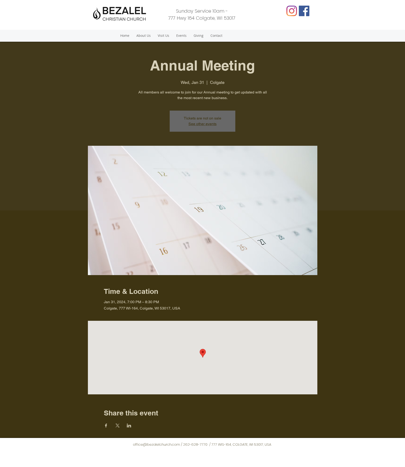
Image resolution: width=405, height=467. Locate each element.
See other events (202, 124)
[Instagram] (291, 11)
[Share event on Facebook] (106, 425)
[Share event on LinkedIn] (129, 425)
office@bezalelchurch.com (156, 444)
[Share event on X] (117, 425)
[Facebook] (304, 11)
